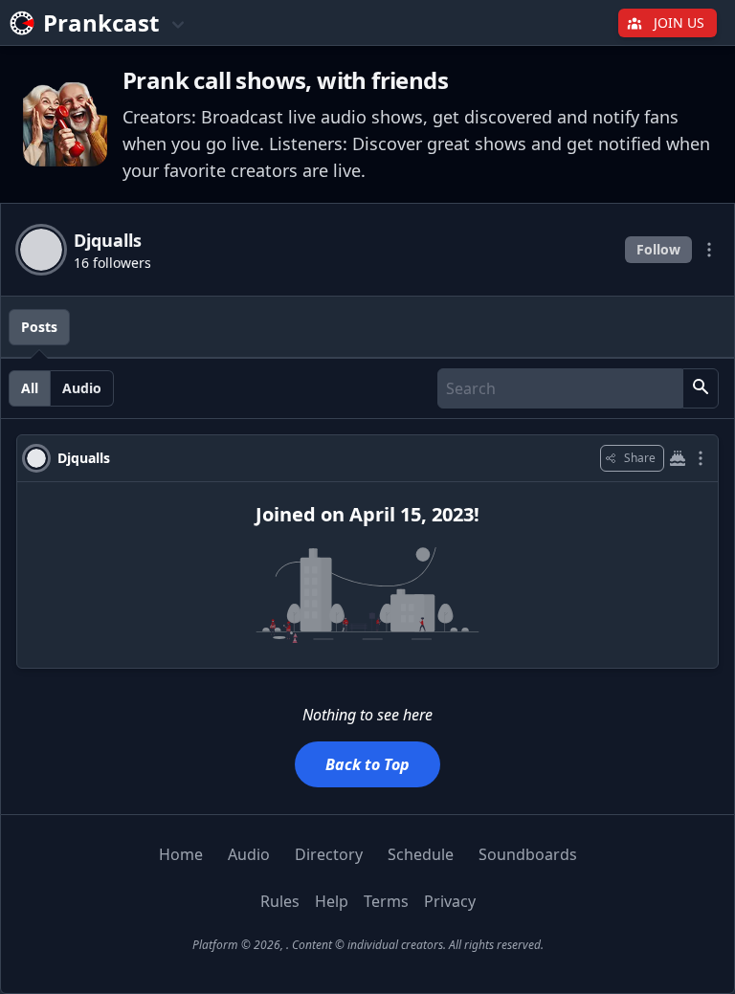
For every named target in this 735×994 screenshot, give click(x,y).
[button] (700, 388)
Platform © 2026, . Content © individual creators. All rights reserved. (368, 945)
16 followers (112, 263)
